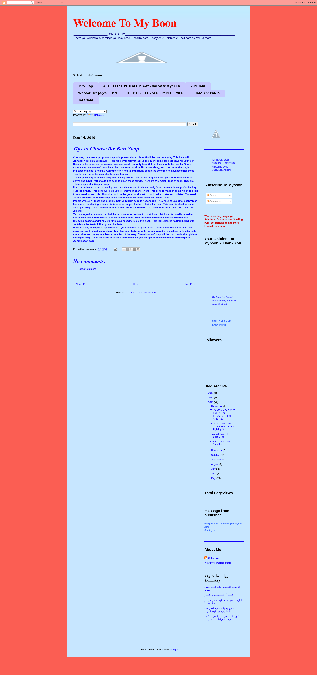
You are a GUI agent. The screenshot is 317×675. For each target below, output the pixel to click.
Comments (215, 201)
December (217, 406)
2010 (211, 402)
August (215, 464)
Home (136, 284)
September (217, 459)
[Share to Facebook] (134, 249)
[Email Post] (115, 249)
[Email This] (124, 249)
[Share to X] (131, 249)
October (215, 455)
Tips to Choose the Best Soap (106, 148)
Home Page (86, 86)
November (217, 450)
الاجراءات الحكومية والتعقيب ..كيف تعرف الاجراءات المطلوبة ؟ (221, 618)
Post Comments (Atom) (143, 292)
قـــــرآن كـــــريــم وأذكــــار (218, 595)
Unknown (213, 558)
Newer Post (82, 284)
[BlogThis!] (127, 249)
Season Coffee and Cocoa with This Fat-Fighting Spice (222, 426)
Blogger (174, 649)
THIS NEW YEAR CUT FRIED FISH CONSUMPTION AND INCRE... (222, 414)
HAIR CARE (86, 100)
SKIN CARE (198, 86)
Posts (212, 195)
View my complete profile (217, 562)
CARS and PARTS (207, 93)
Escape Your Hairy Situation (220, 443)
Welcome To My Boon (125, 22)
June (214, 473)
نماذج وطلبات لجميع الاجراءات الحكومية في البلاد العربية (219, 610)
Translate (99, 115)
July (213, 469)
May (213, 478)
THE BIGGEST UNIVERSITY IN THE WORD (156, 93)
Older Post (189, 284)
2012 (211, 393)
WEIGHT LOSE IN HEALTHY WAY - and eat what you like (142, 86)
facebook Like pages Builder (97, 93)
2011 (211, 397)
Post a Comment (87, 269)
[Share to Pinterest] (138, 249)
